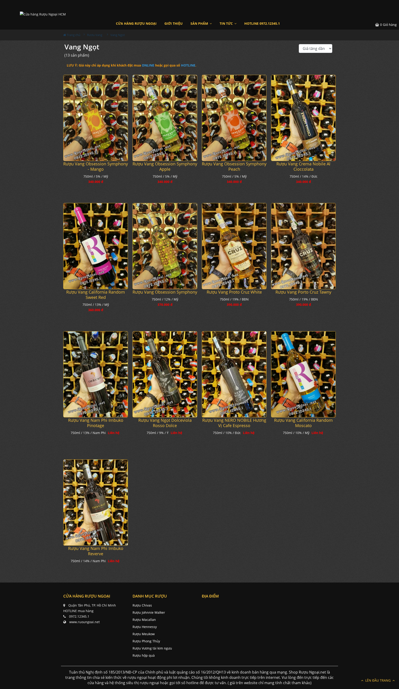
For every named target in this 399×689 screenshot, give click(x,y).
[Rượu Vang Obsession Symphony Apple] (165, 118)
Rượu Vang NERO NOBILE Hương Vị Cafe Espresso (234, 423)
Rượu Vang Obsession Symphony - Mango (95, 166)
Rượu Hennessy (145, 627)
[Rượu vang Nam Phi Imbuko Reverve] (95, 502)
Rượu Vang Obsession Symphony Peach (234, 166)
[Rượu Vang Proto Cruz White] (234, 246)
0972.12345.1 (79, 616)
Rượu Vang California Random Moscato (303, 423)
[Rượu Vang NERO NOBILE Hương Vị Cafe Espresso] (234, 374)
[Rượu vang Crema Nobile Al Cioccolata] (303, 118)
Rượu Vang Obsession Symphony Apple (165, 166)
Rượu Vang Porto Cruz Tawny (303, 292)
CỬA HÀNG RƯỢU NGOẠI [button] (136, 23)
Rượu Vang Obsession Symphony (165, 292)
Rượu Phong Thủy (146, 641)
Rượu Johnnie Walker (149, 612)
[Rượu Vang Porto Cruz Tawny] (303, 246)
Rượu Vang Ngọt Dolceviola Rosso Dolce (165, 423)
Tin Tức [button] (227, 23)
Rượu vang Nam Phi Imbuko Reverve (95, 551)
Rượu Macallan (144, 619)
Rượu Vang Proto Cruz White (234, 292)
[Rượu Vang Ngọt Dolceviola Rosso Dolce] (165, 374)
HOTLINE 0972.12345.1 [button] (262, 23)
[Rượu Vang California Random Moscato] (303, 374)
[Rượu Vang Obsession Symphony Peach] (234, 118)
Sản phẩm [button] (199, 23)
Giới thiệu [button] (173, 23)
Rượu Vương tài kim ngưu (152, 648)
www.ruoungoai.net (84, 622)
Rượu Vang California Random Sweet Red (95, 294)
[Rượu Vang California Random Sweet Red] (95, 246)
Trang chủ (73, 35)
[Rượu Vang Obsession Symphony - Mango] (95, 118)
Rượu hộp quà (144, 655)
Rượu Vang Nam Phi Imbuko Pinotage (95, 423)
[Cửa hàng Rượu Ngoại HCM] (43, 14)
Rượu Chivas (142, 605)
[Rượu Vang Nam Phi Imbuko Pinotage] (95, 374)
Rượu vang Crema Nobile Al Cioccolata (303, 166)
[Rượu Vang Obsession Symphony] (165, 246)
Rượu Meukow (144, 634)
